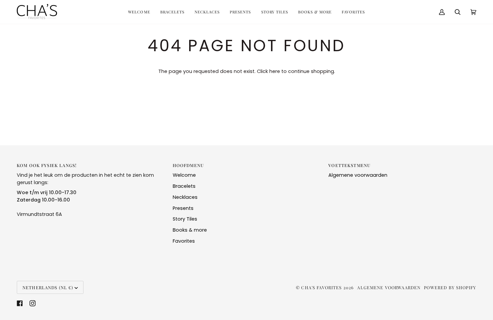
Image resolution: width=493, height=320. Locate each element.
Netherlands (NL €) (47, 287)
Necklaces (185, 197)
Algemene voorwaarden (357, 175)
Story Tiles (185, 219)
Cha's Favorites (321, 287)
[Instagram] (33, 303)
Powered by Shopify (450, 287)
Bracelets (184, 186)
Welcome (184, 175)
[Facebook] (20, 303)
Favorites (184, 241)
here (274, 71)
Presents (183, 208)
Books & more (190, 230)
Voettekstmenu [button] (349, 165)
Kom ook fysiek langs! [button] (46, 165)
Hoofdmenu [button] (188, 165)
